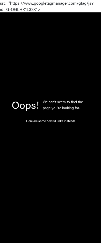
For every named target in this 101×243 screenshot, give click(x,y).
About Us (46, 159)
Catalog (45, 140)
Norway (45, 150)
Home (44, 130)
